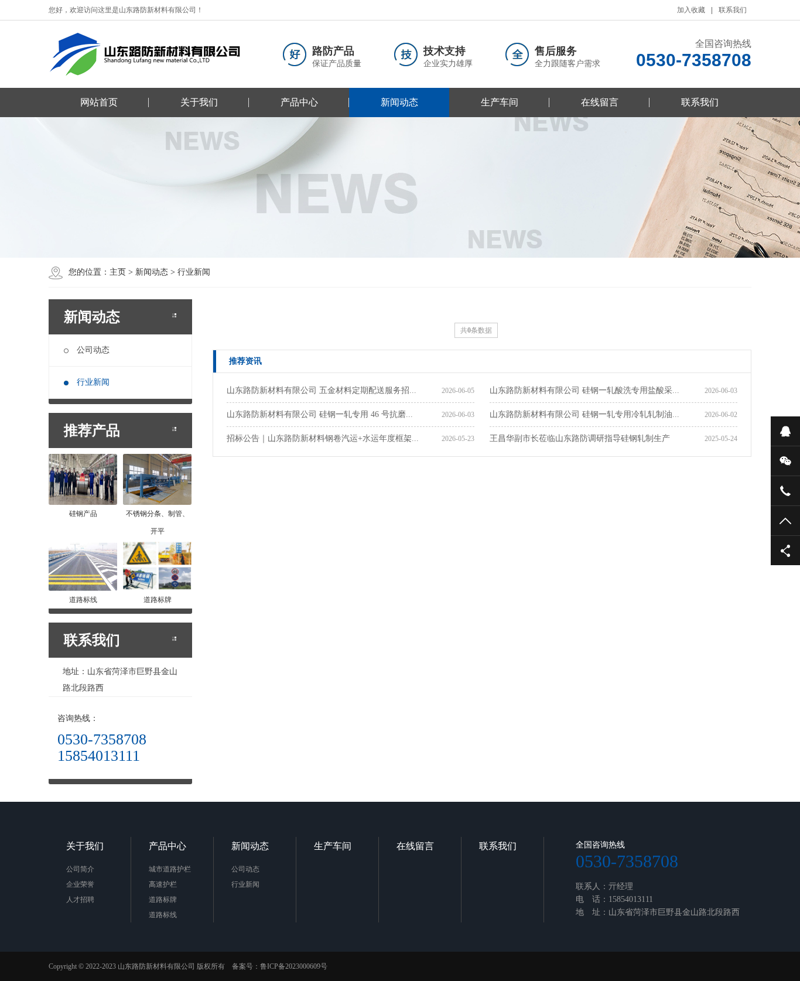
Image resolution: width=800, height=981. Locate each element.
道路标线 (163, 915)
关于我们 (199, 102)
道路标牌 (163, 899)
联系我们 (733, 10)
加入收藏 (691, 10)
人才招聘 (80, 899)
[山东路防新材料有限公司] (145, 54)
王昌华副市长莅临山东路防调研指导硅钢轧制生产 (580, 438)
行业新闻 (93, 382)
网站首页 (99, 102)
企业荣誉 (80, 884)
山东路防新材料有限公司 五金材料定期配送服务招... (321, 390)
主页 (118, 272)
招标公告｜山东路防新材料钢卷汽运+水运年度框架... (323, 438)
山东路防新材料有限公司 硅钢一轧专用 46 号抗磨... (320, 414)
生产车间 (499, 102)
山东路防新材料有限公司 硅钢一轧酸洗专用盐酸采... (584, 390)
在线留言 (599, 102)
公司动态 (93, 350)
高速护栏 (163, 884)
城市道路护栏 (170, 869)
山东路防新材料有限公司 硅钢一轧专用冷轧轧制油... (584, 414)
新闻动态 (399, 102)
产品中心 (299, 102)
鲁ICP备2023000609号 (293, 966)
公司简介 (80, 869)
